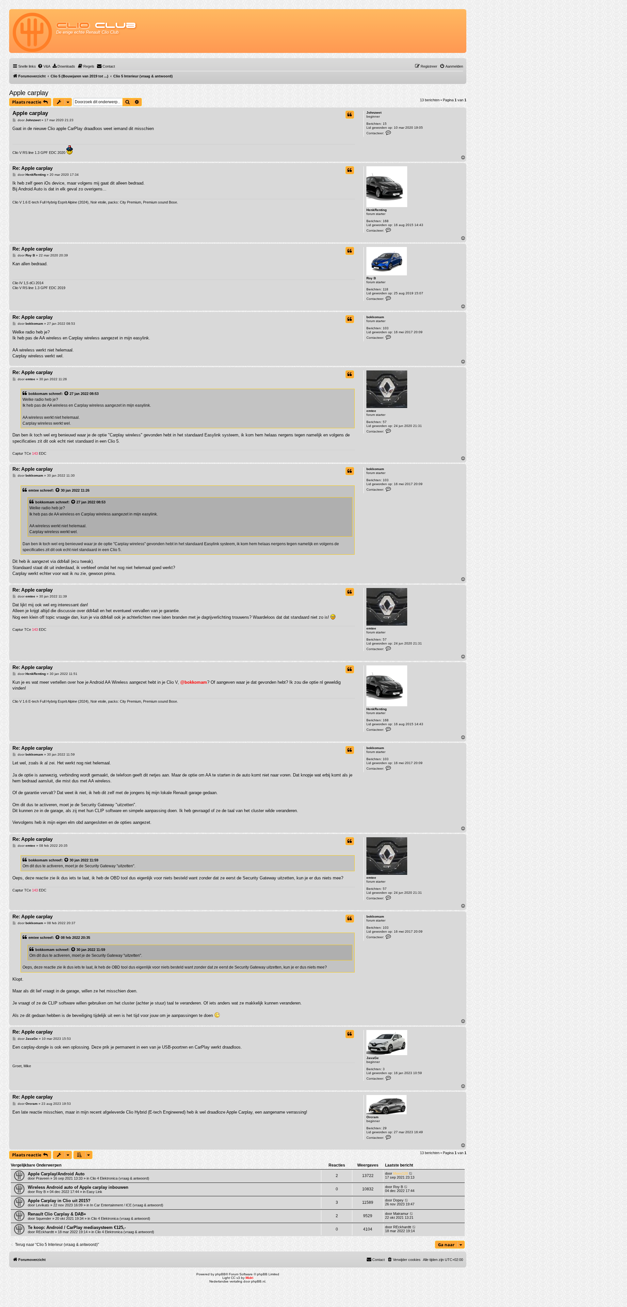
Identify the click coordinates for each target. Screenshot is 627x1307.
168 (386, 221)
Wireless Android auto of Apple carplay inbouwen (78, 1187)
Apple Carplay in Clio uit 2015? (59, 1200)
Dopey (398, 1200)
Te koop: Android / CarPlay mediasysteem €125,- (77, 1227)
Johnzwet (373, 112)
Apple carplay (28, 92)
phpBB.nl (258, 1281)
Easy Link (94, 1192)
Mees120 (400, 1173)
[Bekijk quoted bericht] (67, 394)
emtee (371, 411)
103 (386, 328)
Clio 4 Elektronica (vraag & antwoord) (119, 1178)
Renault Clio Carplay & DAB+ (57, 1214)
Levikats (42, 1205)
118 (385, 289)
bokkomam (375, 317)
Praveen (42, 1178)
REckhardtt (45, 1232)
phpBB (220, 1274)
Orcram (372, 1117)
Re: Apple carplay (32, 168)
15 (385, 123)
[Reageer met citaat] (350, 115)
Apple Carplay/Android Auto (56, 1173)
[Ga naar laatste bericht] (411, 1173)
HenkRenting (376, 210)
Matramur (401, 1214)
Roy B (371, 278)
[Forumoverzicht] (32, 31)
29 (385, 1128)
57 (385, 422)
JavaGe (372, 1058)
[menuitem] (44, 66)
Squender (43, 1218)
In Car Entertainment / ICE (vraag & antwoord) (126, 1205)
